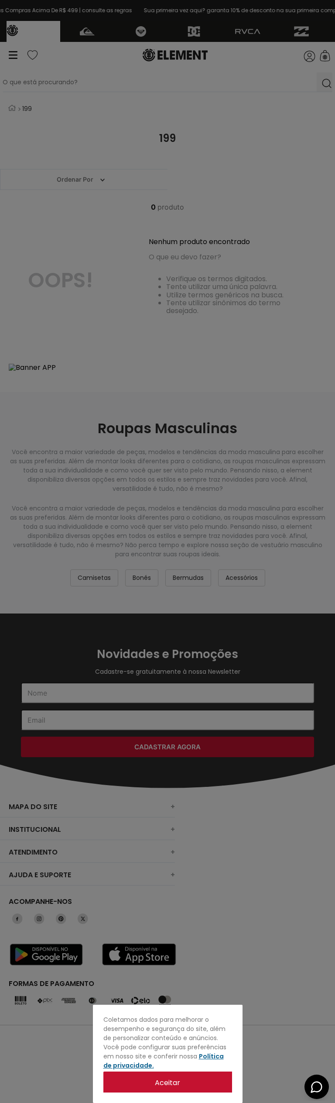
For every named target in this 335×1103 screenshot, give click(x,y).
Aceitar (167, 1083)
